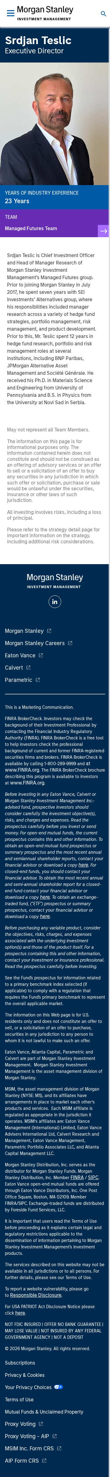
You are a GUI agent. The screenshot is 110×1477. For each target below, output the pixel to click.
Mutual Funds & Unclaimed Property (44, 1412)
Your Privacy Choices (29, 1387)
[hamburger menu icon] (10, 13)
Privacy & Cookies (25, 1375)
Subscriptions (20, 1363)
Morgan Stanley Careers (35, 643)
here (83, 865)
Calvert (14, 667)
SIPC (93, 1177)
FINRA (77, 1177)
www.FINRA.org (27, 783)
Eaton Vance (20, 655)
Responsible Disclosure (35, 1295)
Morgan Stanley (24, 631)
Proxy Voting (20, 1424)
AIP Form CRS (22, 1460)
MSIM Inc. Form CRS (29, 1448)
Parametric (18, 680)
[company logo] (45, 13)
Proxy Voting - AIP (27, 1436)
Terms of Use (19, 1400)
